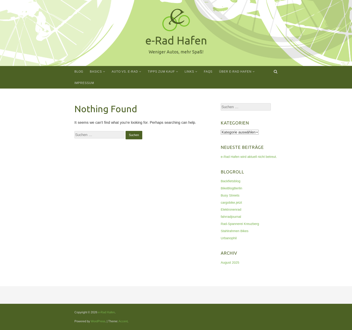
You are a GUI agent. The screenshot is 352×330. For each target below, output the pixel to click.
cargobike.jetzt (231, 202)
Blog (78, 71)
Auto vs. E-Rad (125, 71)
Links (189, 71)
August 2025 (230, 262)
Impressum (84, 83)
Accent (123, 321)
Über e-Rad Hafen (235, 71)
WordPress (98, 321)
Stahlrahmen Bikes (234, 231)
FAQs (208, 71)
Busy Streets (230, 195)
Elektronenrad (231, 209)
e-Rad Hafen (106, 312)
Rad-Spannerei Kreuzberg (240, 224)
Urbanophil (229, 238)
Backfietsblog (230, 181)
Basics (96, 71)
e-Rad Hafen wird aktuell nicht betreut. (249, 157)
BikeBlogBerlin (231, 188)
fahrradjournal (231, 217)
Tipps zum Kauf (161, 71)
